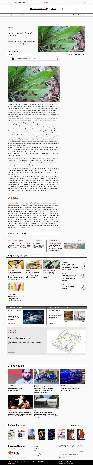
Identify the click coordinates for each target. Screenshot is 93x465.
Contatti (36, 446)
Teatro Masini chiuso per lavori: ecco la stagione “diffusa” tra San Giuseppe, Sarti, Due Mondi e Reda (20, 414)
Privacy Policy (37, 454)
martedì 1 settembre (25, 243)
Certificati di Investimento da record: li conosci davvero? (13, 317)
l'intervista (11, 270)
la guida (28, 270)
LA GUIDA (10, 293)
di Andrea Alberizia (66, 269)
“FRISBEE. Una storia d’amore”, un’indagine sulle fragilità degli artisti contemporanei (25, 246)
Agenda (35, 15)
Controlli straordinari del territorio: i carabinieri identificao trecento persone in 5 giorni (72, 388)
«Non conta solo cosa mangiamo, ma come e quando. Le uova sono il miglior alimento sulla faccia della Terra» (15, 275)
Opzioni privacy (38, 455)
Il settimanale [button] (48, 15)
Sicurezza (62, 385)
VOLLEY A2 (36, 385)
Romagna (62, 15)
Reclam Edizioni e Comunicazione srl (17, 457)
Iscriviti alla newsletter (79, 15)
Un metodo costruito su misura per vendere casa (55, 317)
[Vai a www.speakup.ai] (57, 59)
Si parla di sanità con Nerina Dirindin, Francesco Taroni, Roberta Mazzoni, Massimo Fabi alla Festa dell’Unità (13, 246)
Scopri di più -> (81, 240)
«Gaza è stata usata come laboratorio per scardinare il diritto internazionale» (19, 388)
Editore (35, 450)
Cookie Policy (70, 463)
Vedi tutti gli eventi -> (39, 240)
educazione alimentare (49, 270)
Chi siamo (36, 448)
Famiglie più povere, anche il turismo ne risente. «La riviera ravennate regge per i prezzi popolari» (55, 247)
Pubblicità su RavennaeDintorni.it (42, 452)
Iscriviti (82, 451)
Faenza (9, 410)
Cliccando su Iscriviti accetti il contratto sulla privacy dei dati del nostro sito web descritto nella (68, 456)
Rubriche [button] (22, 15)
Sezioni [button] (10, 15)
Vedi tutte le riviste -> (78, 425)
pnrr (35, 410)
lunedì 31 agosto (12, 243)
